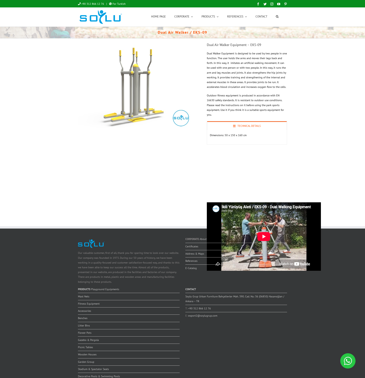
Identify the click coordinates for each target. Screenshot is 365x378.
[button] (277, 16)
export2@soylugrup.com (202, 315)
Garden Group (86, 362)
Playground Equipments (105, 289)
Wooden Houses (87, 354)
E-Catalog (191, 268)
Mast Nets (83, 296)
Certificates (191, 246)
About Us (205, 239)
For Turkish (119, 4)
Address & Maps (194, 253)
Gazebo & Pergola (88, 340)
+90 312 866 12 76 (92, 4)
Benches (82, 318)
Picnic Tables (85, 347)
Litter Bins (84, 325)
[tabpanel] (247, 137)
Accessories (84, 311)
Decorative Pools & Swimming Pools (99, 376)
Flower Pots (84, 332)
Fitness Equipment (89, 303)
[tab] (247, 125)
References (191, 261)
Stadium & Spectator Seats (93, 369)
